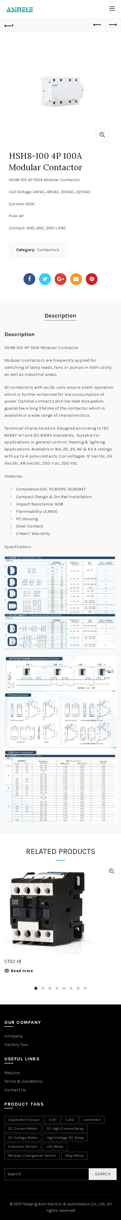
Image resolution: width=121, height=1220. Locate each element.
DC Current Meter (23, 1128)
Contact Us (15, 1089)
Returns (12, 1072)
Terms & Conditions (23, 1081)
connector (92, 1120)
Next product (112, 25)
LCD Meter (55, 1146)
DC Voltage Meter (23, 1138)
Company (13, 1036)
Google (60, 279)
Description (60, 315)
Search (102, 1173)
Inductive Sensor (22, 1146)
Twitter (45, 279)
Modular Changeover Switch (32, 1156)
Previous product (97, 25)
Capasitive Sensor (24, 1120)
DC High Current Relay (65, 1128)
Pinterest (92, 279)
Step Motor (74, 1156)
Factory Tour (16, 1044)
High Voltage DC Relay (65, 1138)
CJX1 (52, 1120)
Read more (22, 970)
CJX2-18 (12, 961)
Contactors (48, 249)
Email (76, 279)
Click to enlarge (102, 134)
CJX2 (69, 1120)
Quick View (111, 871)
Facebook (29, 279)
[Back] (8, 25)
